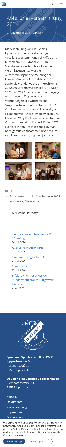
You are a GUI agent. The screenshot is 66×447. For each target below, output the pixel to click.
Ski (11, 191)
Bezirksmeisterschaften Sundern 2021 (35, 196)
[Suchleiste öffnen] (53, 4)
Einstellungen (55, 429)
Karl (40, 33)
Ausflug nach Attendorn (27, 248)
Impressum (14, 412)
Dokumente (15, 402)
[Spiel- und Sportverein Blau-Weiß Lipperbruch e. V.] (4, 4)
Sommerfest (20, 266)
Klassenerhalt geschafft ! (28, 257)
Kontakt (12, 397)
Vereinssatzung (17, 407)
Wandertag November (24, 201)
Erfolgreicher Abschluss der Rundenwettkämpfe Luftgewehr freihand (33, 279)
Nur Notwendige (14, 441)
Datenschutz (15, 417)
